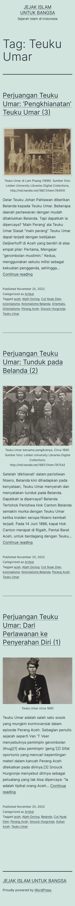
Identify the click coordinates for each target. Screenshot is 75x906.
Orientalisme (11, 309)
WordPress (43, 890)
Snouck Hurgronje (53, 309)
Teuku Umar (11, 313)
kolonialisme (11, 304)
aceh (17, 299)
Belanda (46, 816)
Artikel (29, 294)
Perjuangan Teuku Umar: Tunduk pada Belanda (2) (33, 362)
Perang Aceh (30, 309)
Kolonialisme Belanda (35, 304)
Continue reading (18, 274)
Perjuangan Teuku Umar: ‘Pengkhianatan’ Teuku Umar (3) (37, 103)
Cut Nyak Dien (51, 299)
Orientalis (58, 304)
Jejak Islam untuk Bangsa (34, 880)
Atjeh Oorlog (31, 299)
